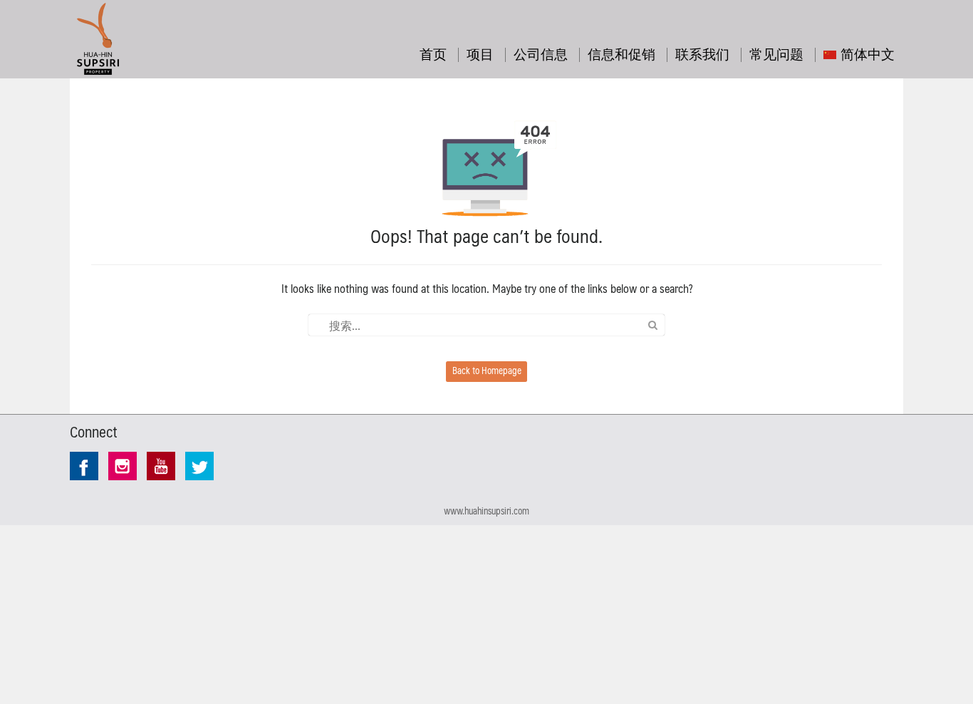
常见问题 (776, 53)
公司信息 (541, 53)
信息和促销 (621, 53)
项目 (480, 53)
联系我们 (702, 53)
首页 (433, 53)
